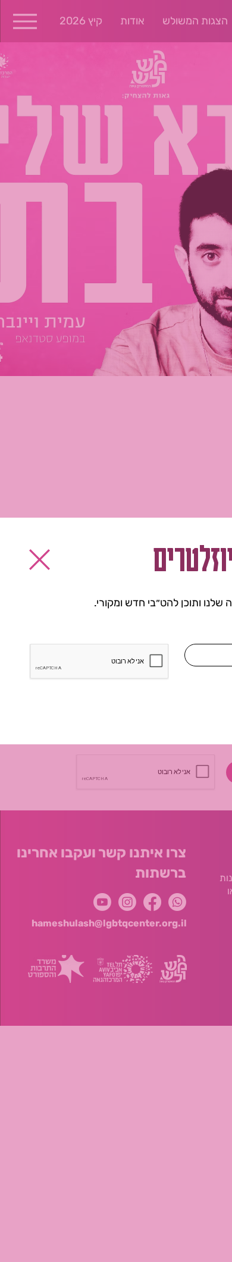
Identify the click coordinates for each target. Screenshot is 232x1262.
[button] (39, 559)
